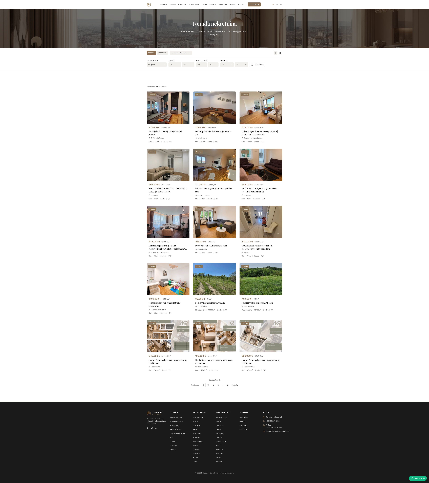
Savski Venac (198, 441)
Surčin (195, 457)
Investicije (223, 4)
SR (273, 4)
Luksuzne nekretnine (177, 433)
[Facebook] (148, 428)
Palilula (195, 445)
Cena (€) (171, 60)
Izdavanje (182, 4)
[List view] (280, 53)
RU (281, 4)
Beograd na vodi (176, 429)
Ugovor (242, 421)
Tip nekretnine (152, 60)
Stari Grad (196, 425)
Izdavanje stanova (176, 421)
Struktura (223, 60)
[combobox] (181, 53)
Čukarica (196, 449)
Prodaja (173, 4)
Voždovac (197, 433)
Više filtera (259, 65)
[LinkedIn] (156, 428)
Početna (163, 4)
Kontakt (241, 4)
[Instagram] (152, 428)
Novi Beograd (198, 417)
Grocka (195, 461)
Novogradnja (194, 4)
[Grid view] (275, 53)
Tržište (204, 4)
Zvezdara (196, 437)
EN (277, 4)
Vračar (195, 421)
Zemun (195, 429)
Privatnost (243, 429)
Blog (171, 437)
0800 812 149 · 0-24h (274, 427)
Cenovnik (243, 425)
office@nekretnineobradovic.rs (277, 431)
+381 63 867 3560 (273, 421)
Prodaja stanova (176, 417)
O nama (232, 4)
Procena (213, 4)
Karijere (173, 449)
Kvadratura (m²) (202, 60)
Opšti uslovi (244, 417)
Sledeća (234, 385)
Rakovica (196, 453)
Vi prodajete (254, 4)
